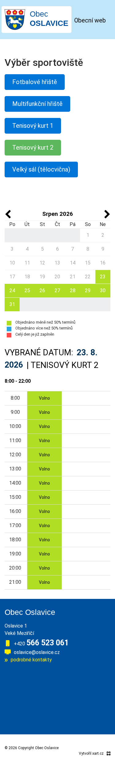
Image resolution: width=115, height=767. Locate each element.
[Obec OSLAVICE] (15, 19)
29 (87, 290)
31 (12, 304)
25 (27, 290)
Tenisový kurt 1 (32, 125)
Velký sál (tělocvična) (41, 169)
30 (102, 290)
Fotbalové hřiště (34, 82)
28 (72, 290)
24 (12, 290)
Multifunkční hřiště (37, 103)
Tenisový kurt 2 (32, 147)
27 (57, 290)
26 (42, 290)
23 (102, 277)
